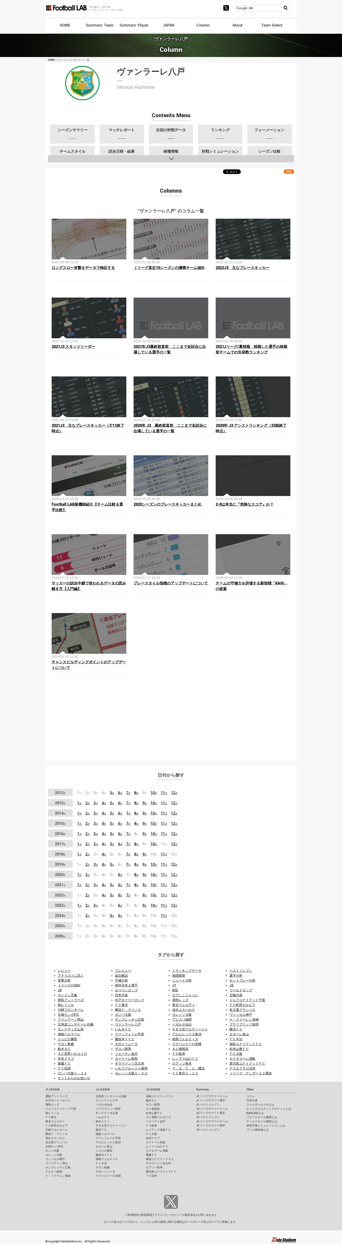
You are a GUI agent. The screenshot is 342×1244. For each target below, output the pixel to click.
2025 (60, 926)
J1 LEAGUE (52, 1089)
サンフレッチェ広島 (129, 1019)
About (237, 25)
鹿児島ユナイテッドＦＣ (247, 1063)
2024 (60, 915)
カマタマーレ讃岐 (242, 1058)
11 (164, 793)
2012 (60, 793)
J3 (60, 990)
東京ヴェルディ (183, 1005)
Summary (202, 1089)
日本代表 (121, 995)
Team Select (271, 25)
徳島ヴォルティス (185, 1039)
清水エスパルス (183, 1010)
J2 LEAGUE (103, 1089)
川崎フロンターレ (71, 1010)
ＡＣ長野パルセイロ (72, 1054)
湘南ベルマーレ (69, 1034)
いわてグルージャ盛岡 (131, 1068)
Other (250, 1089)
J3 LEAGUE (153, 1089)
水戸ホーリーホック (129, 1000)
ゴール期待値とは (257, 1129)
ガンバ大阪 (123, 1014)
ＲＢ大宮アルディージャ (190, 1029)
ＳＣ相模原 (180, 1049)
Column (203, 25)
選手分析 (235, 975)
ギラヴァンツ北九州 (129, 1063)
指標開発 (178, 975)
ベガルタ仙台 (182, 1024)
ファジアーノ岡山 (71, 1019)
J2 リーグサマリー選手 (210, 1113)
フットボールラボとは (260, 1104)
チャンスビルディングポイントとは (268, 1108)
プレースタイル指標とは (261, 1117)
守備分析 (121, 980)
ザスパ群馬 (123, 1049)
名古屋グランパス (242, 1010)
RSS (289, 171)
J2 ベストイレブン (208, 1117)
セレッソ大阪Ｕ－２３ (131, 1073)
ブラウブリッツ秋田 (244, 1024)
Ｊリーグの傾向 (69, 985)
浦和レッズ (180, 1000)
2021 (60, 885)
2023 (60, 905)
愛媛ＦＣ (64, 1063)
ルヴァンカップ (126, 990)
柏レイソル (66, 1005)
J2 (231, 985)
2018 (60, 854)
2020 (60, 874)
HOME (65, 25)
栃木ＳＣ (64, 1049)
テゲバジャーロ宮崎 (186, 1044)
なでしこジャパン (185, 995)
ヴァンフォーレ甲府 (129, 1034)
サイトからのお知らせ (74, 1078)
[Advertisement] (171, 724)
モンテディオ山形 (71, 1029)
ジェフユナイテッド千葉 (247, 1000)
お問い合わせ (206, 1215)
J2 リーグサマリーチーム (212, 1108)
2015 (60, 823)
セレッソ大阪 (182, 1014)
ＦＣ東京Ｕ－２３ (185, 1073)
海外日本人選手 (126, 985)
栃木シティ (103, 1121)
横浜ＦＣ (235, 1029)
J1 (174, 985)
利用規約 (133, 1215)
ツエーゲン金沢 (126, 1054)
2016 (60, 834)
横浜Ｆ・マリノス (128, 1010)
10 (154, 793)
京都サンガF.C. (68, 1014)
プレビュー (123, 970)
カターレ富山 (239, 1034)
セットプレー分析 (242, 980)
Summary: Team (100, 25)
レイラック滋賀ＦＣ (158, 1129)
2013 (60, 803)
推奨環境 (146, 1215)
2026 (60, 936)
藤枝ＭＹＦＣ (124, 1039)
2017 (60, 844)
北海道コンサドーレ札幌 (76, 1024)
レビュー (64, 970)
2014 (60, 813)
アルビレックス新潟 (186, 1034)
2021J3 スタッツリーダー (73, 346)
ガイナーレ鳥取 (126, 1058)
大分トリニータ (126, 1044)
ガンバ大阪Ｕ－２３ (72, 1073)
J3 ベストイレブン (208, 1129)
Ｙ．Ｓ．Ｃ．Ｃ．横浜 (188, 1068)
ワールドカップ (240, 990)
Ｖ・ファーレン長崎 (244, 1019)
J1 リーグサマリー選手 (210, 1100)
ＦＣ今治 (235, 1039)
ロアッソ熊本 (182, 1063)
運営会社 (189, 1215)
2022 (60, 895)
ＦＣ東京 (121, 1005)
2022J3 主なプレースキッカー (242, 267)
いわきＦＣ (123, 1029)
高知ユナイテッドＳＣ (160, 1159)
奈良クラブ (66, 1058)
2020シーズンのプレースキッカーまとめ (167, 504)
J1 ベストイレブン (208, 1104)
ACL (175, 990)
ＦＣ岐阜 (178, 1054)
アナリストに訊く (71, 975)
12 (174, 793)
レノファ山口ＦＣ (185, 1058)
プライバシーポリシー (168, 1215)
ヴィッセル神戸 (240, 1014)
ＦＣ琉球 (64, 1068)
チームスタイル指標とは (261, 1121)
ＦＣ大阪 (235, 1054)
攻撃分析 (64, 980)
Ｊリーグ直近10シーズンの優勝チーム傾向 (169, 267)
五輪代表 (235, 995)
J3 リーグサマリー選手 (210, 1125)
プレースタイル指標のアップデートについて (171, 583)
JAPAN (168, 25)
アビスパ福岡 (182, 1019)
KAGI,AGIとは (255, 1113)
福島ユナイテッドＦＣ (245, 1044)
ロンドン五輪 (67, 995)
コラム (250, 1096)
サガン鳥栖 (66, 1044)
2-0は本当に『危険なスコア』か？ (245, 504)
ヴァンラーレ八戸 (128, 1024)
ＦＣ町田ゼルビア (242, 1005)
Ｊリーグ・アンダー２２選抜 (250, 1073)
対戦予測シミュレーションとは (265, 1125)
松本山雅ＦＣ (239, 1049)
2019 (60, 864)
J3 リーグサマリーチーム (212, 1121)
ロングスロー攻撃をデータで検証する (83, 267)
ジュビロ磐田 (67, 1039)
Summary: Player (134, 25)
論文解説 (121, 975)
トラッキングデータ (186, 970)
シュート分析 (182, 980)
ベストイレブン (240, 970)
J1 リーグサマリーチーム (212, 1096)
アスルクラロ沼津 (242, 1068)
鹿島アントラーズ (71, 1000)
